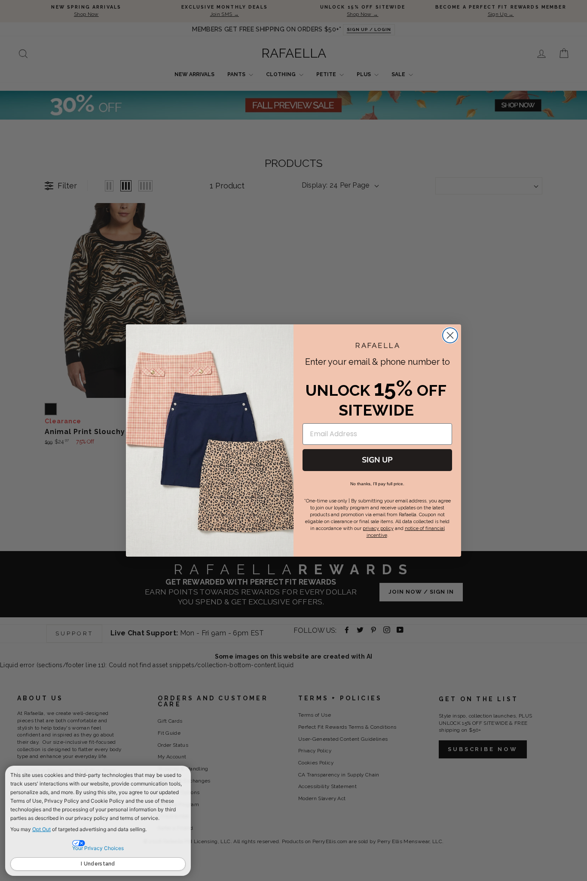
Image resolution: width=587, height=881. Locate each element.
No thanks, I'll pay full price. (377, 483)
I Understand (98, 864)
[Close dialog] (450, 335)
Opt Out (41, 829)
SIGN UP (377, 460)
